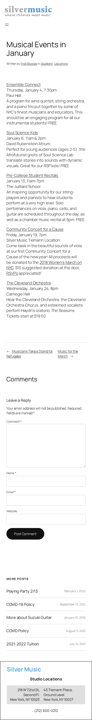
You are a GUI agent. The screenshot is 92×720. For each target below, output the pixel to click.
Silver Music (24, 669)
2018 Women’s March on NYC (44, 265)
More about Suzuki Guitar (29, 617)
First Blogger (29, 64)
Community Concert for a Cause (35, 229)
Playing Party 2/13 (22, 591)
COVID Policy (17, 631)
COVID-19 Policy (20, 604)
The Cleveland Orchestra (28, 283)
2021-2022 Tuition (22, 644)
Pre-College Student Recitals (32, 175)
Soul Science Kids (22, 132)
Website (11, 511)
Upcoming (61, 64)
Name (11, 473)
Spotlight (47, 64)
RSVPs (12, 273)
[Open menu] (6, 24)
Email (10, 492)
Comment (14, 421)
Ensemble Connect (23, 84)
